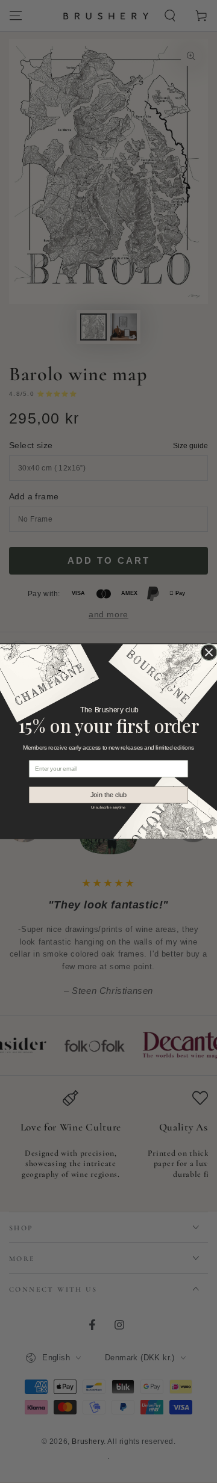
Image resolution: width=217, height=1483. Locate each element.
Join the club (108, 794)
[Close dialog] (209, 652)
